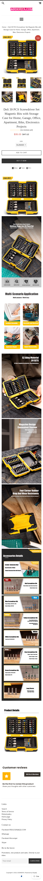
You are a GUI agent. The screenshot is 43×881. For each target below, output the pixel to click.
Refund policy (6, 814)
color (21, 141)
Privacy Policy (7, 819)
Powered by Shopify (31, 872)
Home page (6, 817)
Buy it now (21, 161)
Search (4, 809)
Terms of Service (8, 811)
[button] (21, 130)
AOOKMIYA (20, 872)
